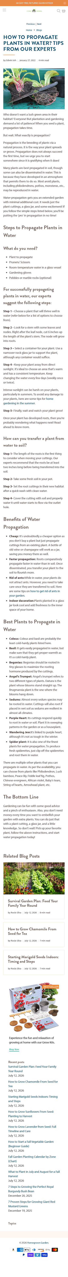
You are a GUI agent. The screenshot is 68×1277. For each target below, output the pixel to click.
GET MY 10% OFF (17, 655)
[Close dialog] (64, 619)
